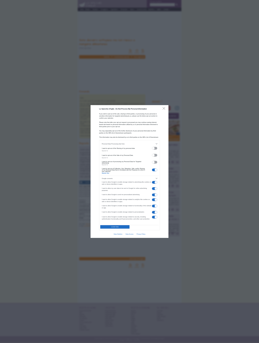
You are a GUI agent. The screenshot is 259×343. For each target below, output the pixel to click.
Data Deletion (118, 234)
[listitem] (129, 144)
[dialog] (129, 171)
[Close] (164, 109)
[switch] (154, 148)
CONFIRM (115, 227)
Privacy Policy (141, 234)
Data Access (129, 234)
